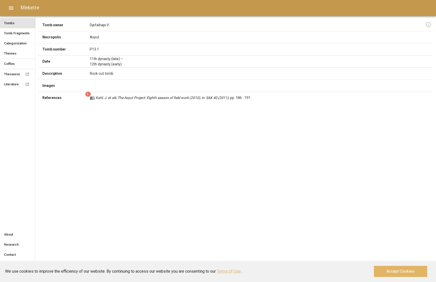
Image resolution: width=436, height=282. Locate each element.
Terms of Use (229, 271)
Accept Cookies (401, 271)
